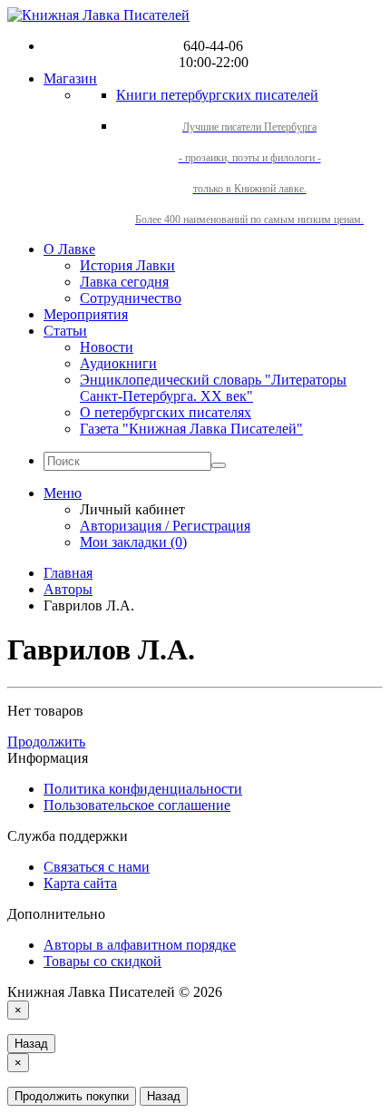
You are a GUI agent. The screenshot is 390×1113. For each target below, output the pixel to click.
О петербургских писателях (165, 412)
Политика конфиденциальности (143, 788)
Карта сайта (80, 883)
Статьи (65, 330)
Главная (68, 573)
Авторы (68, 589)
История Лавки (127, 265)
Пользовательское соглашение (137, 805)
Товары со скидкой (102, 961)
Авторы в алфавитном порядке (140, 944)
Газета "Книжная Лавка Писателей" (191, 428)
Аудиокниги (118, 363)
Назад (31, 1043)
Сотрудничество (130, 298)
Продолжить (46, 741)
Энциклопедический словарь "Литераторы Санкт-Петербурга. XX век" (213, 388)
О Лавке (69, 249)
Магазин (70, 78)
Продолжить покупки (72, 1096)
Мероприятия (86, 314)
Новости (106, 347)
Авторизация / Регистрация (165, 525)
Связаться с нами (97, 866)
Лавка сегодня (124, 281)
